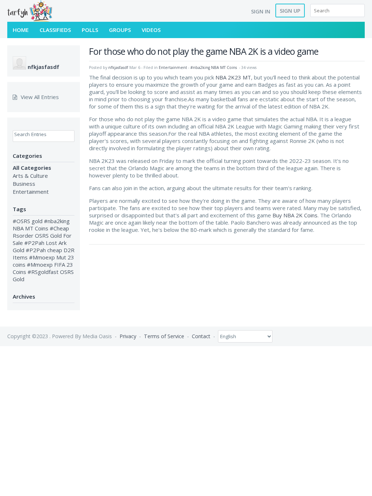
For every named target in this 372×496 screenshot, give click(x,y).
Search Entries (30, 134)
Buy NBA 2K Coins (295, 215)
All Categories (32, 167)
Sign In (260, 11)
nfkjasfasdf (43, 66)
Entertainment (31, 191)
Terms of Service (164, 336)
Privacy (128, 336)
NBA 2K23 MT (233, 77)
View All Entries (40, 97)
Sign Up (290, 10)
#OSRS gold (28, 221)
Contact (201, 336)
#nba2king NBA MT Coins (41, 224)
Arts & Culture (30, 175)
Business (24, 183)
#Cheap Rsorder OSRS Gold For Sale (42, 235)
